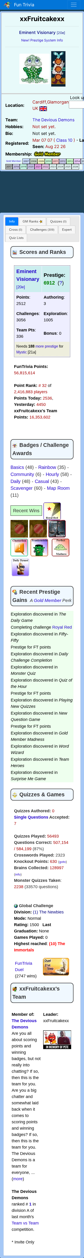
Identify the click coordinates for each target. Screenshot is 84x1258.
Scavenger (22, 488)
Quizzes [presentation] (58, 221)
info (18, 874)
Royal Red (62, 627)
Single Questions (31, 817)
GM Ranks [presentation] (31, 221)
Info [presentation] (12, 221)
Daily (16, 481)
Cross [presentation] (15, 229)
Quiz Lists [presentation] (16, 238)
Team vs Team (25, 1223)
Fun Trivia (23, 4)
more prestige (46, 346)
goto (62, 862)
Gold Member (13, 161)
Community (22, 474)
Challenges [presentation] (42, 229)
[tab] (11, 221)
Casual (42, 481)
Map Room (58, 488)
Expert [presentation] (67, 229)
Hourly (53, 474)
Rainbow (47, 467)
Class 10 (64, 140)
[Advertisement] (42, 191)
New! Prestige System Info (42, 40)
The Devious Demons (53, 119)
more (18, 1178)
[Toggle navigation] (73, 4)
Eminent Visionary (27, 278)
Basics (17, 467)
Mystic (21, 352)
